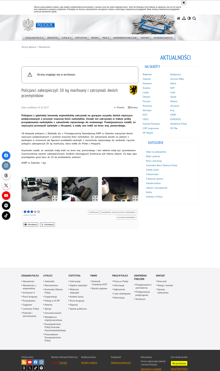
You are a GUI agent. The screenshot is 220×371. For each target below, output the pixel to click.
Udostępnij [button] (32, 224)
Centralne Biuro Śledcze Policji (161, 165)
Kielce (173, 83)
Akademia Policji (178, 123)
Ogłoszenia (119, 289)
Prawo (93, 276)
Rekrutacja (119, 298)
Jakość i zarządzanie (156, 187)
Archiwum (140, 299)
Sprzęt (48, 309)
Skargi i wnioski (165, 285)
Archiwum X (29, 293)
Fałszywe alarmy (154, 178)
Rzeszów (147, 106)
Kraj (172, 110)
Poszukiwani (29, 301)
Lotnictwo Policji (31, 309)
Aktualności (44, 47)
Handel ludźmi (153, 183)
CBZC (146, 119)
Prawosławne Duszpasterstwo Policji (53, 337)
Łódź (172, 92)
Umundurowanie (53, 313)
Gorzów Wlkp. (177, 79)
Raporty (74, 305)
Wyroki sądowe (99, 288)
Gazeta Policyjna (151, 123)
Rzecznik (162, 281)
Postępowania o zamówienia (143, 286)
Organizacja (51, 297)
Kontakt (160, 276)
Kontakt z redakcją (89, 362)
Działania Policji (30, 276)
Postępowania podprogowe (142, 293)
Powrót (120, 107)
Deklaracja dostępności (121, 362)
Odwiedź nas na (29, 362)
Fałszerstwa (152, 174)
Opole (173, 96)
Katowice (147, 83)
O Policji (47, 276)
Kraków (146, 88)
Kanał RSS (24, 362)
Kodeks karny (77, 297)
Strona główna (28, 47)
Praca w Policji (120, 276)
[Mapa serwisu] (184, 18)
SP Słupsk (148, 132)
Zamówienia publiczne (140, 277)
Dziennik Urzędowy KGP (99, 283)
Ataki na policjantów (156, 151)
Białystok (147, 74)
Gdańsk (147, 79)
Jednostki (49, 281)
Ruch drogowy (30, 297)
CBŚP (173, 114)
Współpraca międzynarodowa (53, 319)
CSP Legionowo (151, 128)
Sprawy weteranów (162, 291)
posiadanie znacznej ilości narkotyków (118, 212)
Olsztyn (146, 96)
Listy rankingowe (122, 294)
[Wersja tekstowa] (189, 18)
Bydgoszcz (175, 74)
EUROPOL (175, 119)
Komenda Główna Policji (54, 291)
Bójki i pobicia (153, 156)
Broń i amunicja (154, 161)
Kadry (149, 192)
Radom (174, 101)
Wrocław (147, 110)
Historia (48, 305)
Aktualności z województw (29, 287)
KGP (145, 114)
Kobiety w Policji (154, 196)
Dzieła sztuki (152, 169)
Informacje (75, 281)
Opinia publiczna (78, 309)
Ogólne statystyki (78, 285)
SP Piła (173, 128)
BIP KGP (63, 363)
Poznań (146, 101)
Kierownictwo (51, 285)
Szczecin (174, 106)
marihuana (94, 212)
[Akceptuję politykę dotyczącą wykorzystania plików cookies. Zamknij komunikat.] (183, 2)
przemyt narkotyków (126, 217)
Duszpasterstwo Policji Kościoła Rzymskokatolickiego (55, 327)
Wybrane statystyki (74, 291)
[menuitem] (34, 37)
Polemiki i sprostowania (29, 315)
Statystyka (74, 276)
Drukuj (134, 107)
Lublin (146, 92)
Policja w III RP (52, 301)
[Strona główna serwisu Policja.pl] (178, 18)
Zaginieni (27, 305)
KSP (172, 88)
